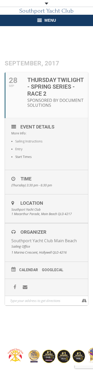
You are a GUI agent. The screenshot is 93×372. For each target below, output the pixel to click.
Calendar (28, 270)
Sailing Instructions (28, 141)
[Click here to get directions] (84, 300)
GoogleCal (52, 270)
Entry (18, 149)
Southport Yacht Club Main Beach (44, 241)
